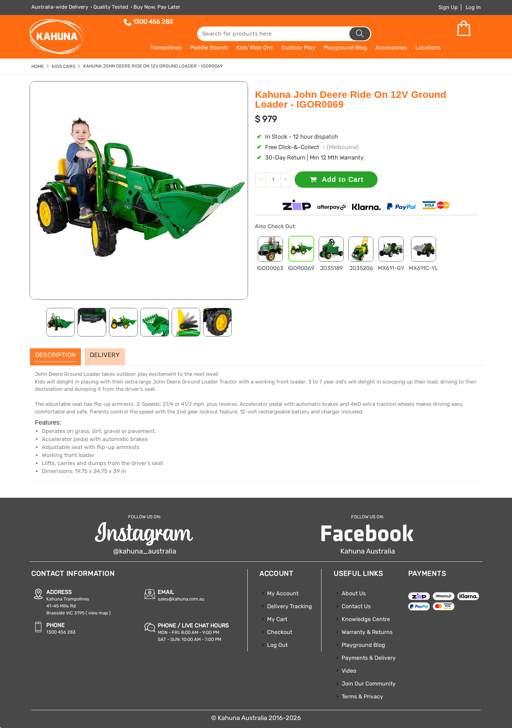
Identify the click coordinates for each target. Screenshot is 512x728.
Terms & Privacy (362, 696)
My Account (282, 593)
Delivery (105, 355)
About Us (354, 593)
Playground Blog (363, 645)
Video (349, 670)
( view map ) (98, 612)
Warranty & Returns (367, 632)
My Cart (277, 619)
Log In (473, 7)
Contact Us (356, 606)
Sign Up (448, 7)
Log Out (277, 645)
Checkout (279, 632)
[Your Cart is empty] (463, 29)
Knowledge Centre (366, 619)
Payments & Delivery (369, 658)
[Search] (359, 33)
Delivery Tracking (289, 606)
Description (55, 355)
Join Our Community (369, 683)
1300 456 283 (153, 21)
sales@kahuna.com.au (181, 599)
